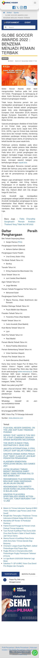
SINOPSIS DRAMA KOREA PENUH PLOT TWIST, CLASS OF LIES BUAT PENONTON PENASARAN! (19, 456)
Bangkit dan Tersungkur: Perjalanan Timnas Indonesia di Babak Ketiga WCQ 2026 (20, 516)
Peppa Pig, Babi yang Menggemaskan (16, 580)
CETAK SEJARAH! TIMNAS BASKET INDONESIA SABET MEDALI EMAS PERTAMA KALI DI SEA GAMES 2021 (18, 472)
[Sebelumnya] (6, 22)
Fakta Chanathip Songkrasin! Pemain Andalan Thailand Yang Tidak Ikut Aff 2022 (19, 221)
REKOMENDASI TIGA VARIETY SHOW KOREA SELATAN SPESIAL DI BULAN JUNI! (18, 488)
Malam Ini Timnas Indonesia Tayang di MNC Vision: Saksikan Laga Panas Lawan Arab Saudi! (20, 510)
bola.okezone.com (16, 418)
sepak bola (23, 162)
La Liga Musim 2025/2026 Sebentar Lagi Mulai (19, 559)
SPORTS (5, 58)
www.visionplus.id (25, 371)
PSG (20, 242)
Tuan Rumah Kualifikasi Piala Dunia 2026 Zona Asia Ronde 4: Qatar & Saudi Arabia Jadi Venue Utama (19, 533)
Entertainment (11, 22)
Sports (16, 12)
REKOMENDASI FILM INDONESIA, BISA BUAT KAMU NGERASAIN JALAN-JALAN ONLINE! (18, 481)
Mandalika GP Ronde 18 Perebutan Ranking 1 (17, 521)
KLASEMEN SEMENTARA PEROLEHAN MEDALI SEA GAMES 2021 (19, 463)
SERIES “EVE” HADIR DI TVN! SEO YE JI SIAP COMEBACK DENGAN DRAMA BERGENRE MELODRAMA (19, 437)
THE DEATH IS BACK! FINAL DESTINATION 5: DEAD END (16, 443)
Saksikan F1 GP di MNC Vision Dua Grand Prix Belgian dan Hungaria (19, 564)
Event (28, 22)
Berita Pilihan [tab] (28, 574)
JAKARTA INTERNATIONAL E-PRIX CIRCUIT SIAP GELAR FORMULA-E (19, 449)
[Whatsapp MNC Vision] (35, 653)
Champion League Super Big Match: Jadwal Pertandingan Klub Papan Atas (20, 547)
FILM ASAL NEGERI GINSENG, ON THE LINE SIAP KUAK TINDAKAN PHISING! (19, 429)
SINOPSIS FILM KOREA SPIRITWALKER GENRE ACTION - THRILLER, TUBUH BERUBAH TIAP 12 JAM (19, 497)
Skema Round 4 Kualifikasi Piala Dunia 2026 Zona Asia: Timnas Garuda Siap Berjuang (18, 541)
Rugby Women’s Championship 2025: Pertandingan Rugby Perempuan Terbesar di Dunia (19, 553)
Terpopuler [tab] (11, 574)
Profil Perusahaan (8, 647)
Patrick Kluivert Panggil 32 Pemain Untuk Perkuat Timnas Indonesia (19, 527)
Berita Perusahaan (22, 647)
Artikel (9, 12)
